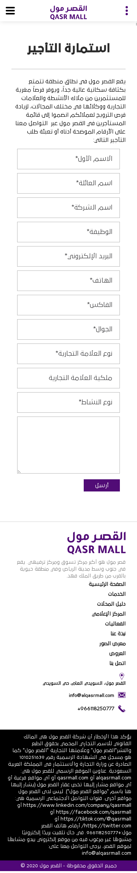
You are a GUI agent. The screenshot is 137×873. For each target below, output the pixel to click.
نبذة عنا (118, 633)
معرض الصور (112, 643)
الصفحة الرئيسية (107, 584)
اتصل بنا (117, 663)
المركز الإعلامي (109, 614)
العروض (117, 653)
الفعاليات (115, 624)
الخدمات (117, 594)
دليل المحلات (111, 604)
